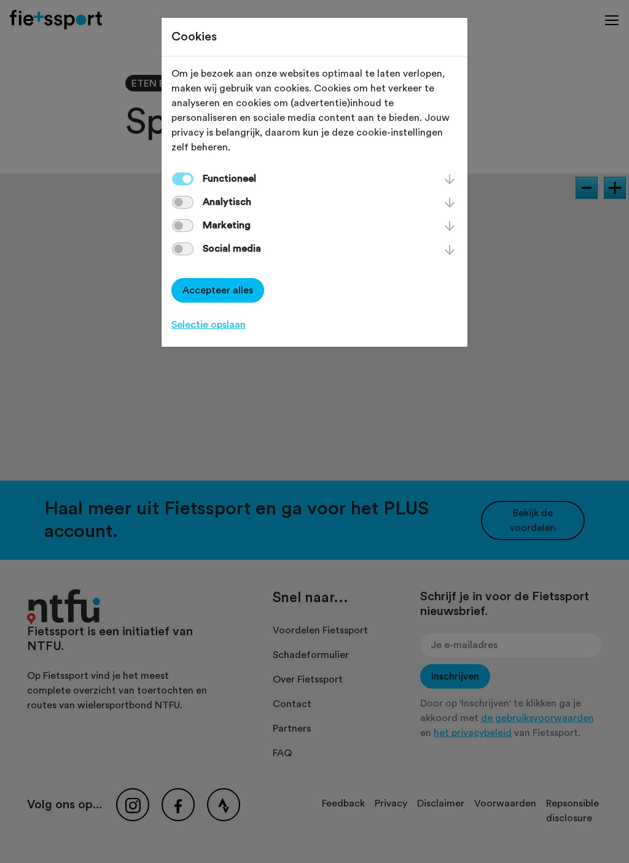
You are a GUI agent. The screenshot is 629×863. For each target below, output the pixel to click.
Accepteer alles (217, 290)
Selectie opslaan (208, 325)
